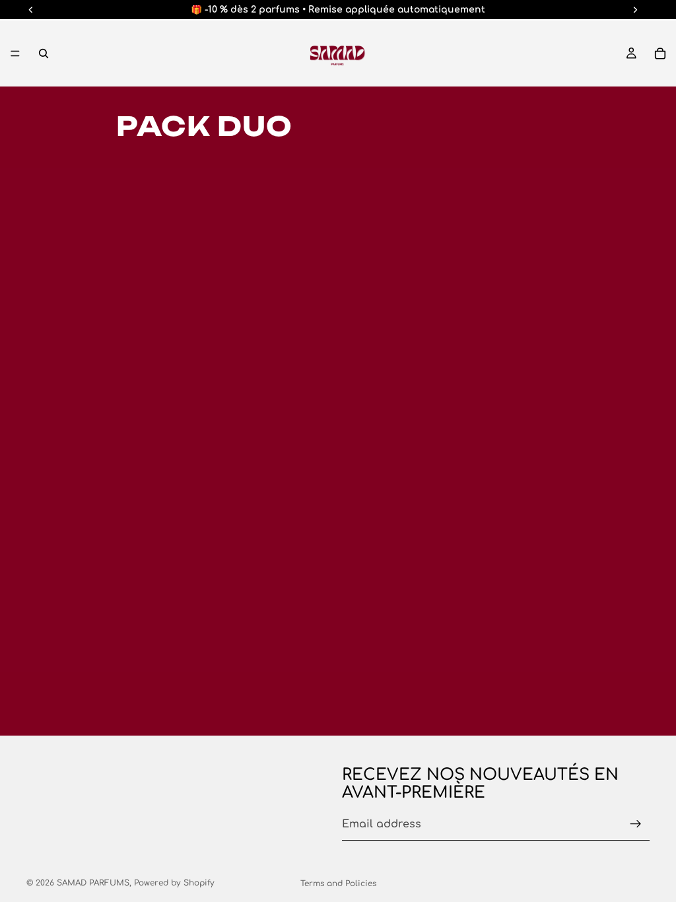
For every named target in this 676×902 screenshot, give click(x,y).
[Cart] (660, 53)
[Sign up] (636, 824)
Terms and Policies (338, 883)
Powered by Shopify (174, 882)
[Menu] (15, 53)
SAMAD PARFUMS (93, 882)
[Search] (43, 53)
